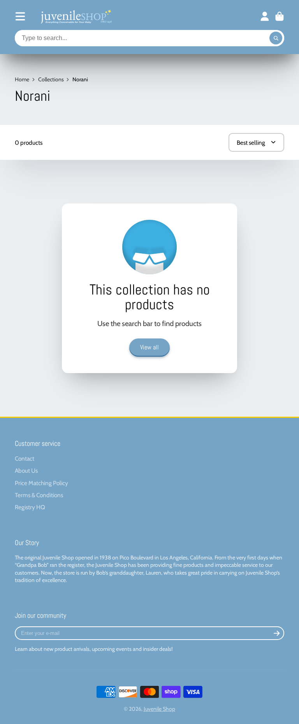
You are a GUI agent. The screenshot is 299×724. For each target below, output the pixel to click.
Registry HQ (30, 507)
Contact (24, 458)
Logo (75, 16)
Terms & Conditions (39, 495)
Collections (51, 79)
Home (22, 79)
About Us (26, 470)
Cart (279, 16)
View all (149, 347)
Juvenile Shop (159, 708)
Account (264, 16)
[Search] (276, 38)
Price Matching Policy (41, 483)
